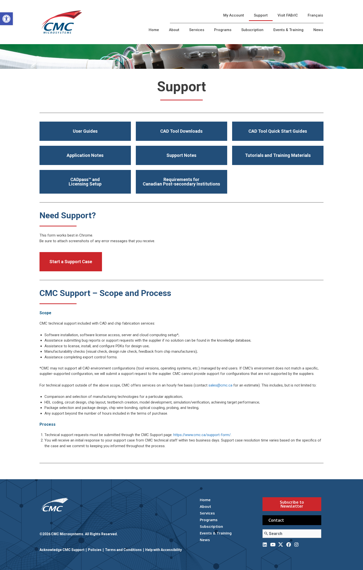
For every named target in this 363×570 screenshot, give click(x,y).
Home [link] (154, 30)
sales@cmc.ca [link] (220, 385)
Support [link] (261, 15)
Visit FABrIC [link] (288, 15)
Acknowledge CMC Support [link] (62, 550)
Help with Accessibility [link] (163, 550)
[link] (6, 18)
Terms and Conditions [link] (123, 550)
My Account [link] (233, 15)
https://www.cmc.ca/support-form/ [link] (202, 435)
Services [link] (196, 30)
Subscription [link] (252, 30)
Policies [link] (94, 550)
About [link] (174, 30)
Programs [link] (222, 30)
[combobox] (291, 533)
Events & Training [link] (288, 30)
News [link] (318, 30)
